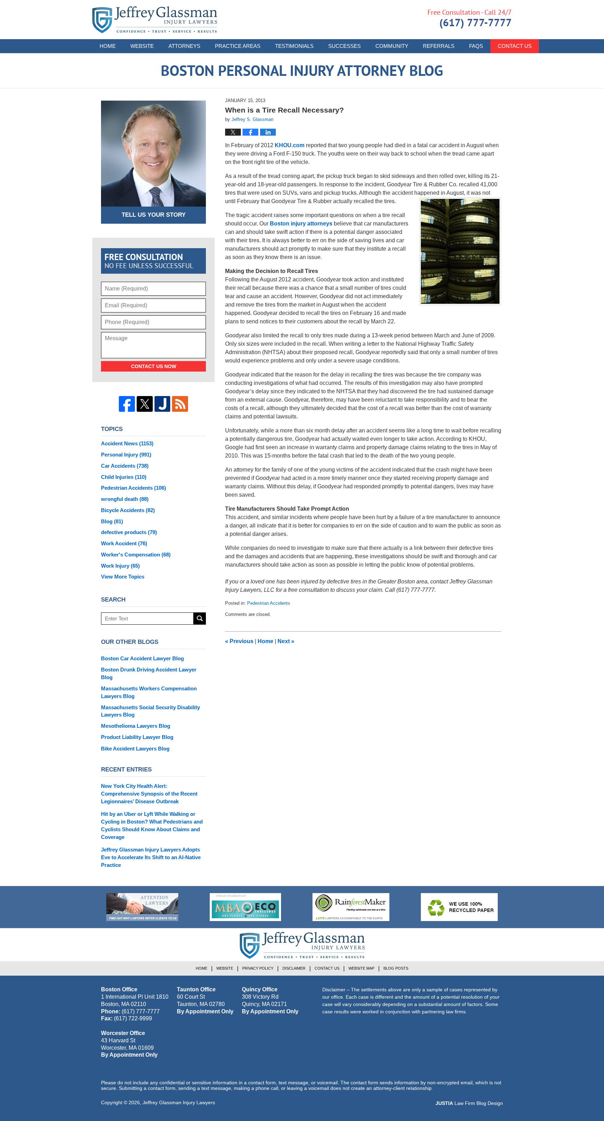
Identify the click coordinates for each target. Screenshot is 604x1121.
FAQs (476, 46)
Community (391, 46)
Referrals (438, 46)
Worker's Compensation (136, 555)
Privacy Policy (257, 968)
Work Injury (120, 566)
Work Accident (124, 543)
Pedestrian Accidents (268, 603)
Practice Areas (237, 46)
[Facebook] (127, 404)
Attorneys (184, 46)
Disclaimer (293, 968)
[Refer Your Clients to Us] (142, 907)
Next (286, 641)
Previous (239, 641)
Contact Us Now (153, 366)
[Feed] (180, 404)
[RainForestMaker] (350, 907)
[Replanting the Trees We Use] (459, 907)
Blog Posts (395, 968)
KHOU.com (289, 145)
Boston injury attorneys (301, 224)
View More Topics (122, 577)
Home (108, 46)
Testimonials (294, 46)
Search (200, 618)
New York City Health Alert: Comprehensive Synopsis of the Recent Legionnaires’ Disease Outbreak (149, 793)
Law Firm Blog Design (469, 1103)
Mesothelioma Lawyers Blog (135, 726)
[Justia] (162, 404)
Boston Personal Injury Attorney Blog (154, 19)
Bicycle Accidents (128, 510)
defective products (129, 532)
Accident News (127, 443)
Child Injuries (123, 477)
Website (142, 46)
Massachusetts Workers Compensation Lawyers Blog (149, 692)
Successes (344, 46)
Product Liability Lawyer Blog (137, 737)
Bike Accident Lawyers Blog (135, 749)
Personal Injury (126, 455)
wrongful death (125, 499)
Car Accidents (125, 466)
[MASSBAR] (245, 907)
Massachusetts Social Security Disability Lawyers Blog (150, 711)
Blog (112, 521)
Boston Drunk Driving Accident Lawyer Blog (148, 673)
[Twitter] (145, 404)
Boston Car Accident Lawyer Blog (142, 658)
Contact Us (515, 46)
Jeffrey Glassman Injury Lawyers (179, 1102)
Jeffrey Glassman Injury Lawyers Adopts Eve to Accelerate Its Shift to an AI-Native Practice (151, 857)
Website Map (361, 968)
